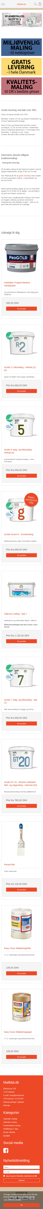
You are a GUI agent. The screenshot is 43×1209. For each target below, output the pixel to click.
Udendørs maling (10, 1122)
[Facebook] (5, 1152)
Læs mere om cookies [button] (12, 1199)
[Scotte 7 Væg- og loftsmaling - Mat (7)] (21, 677)
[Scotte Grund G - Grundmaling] (21, 511)
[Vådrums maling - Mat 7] (21, 591)
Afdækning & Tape (10, 1129)
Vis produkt (21, 308)
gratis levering (24, 175)
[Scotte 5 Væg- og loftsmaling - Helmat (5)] (21, 427)
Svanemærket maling (11, 1125)
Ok (22, 1205)
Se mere (6, 1135)
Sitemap (6, 1105)
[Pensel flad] (21, 841)
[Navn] (21, 1167)
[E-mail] (21, 1171)
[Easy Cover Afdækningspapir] (21, 1009)
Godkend (21, 1180)
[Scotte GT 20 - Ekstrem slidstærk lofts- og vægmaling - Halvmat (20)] (21, 759)
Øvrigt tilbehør (9, 1132)
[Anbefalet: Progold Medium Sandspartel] (21, 259)
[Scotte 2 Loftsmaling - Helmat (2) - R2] (21, 344)
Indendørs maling (10, 1119)
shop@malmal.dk (17, 1095)
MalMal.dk (21, 4)
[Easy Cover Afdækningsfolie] (21, 925)
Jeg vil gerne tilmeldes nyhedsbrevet (21, 1176)
